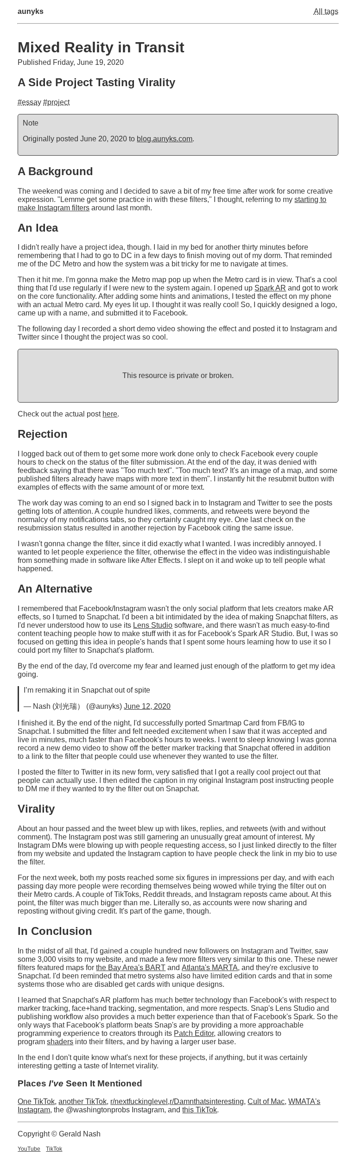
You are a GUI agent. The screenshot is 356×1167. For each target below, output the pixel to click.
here (109, 414)
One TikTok (36, 1101)
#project (56, 102)
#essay (29, 102)
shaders (60, 1042)
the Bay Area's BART (130, 967)
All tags (326, 11)
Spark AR (270, 288)
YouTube (29, 1149)
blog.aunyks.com (164, 139)
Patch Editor (194, 1033)
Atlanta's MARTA (210, 967)
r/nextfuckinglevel (139, 1101)
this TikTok (199, 1110)
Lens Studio (152, 625)
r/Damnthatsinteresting (207, 1101)
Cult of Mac (266, 1101)
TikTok (54, 1149)
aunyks (31, 11)
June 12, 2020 (147, 706)
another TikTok (82, 1101)
